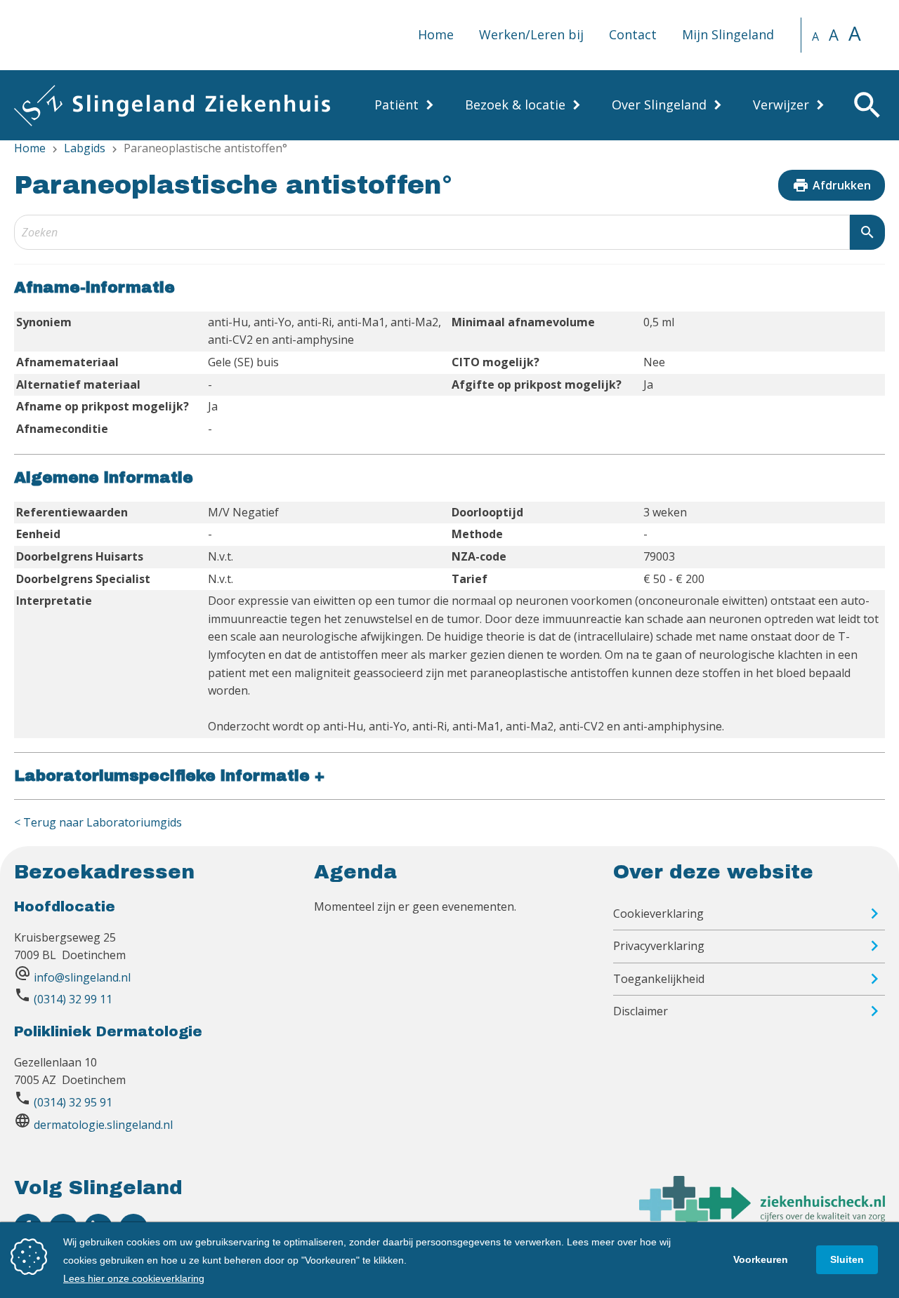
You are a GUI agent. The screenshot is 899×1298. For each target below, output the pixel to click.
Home (436, 34)
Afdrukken (831, 185)
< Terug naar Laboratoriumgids (98, 822)
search (867, 232)
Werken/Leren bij (531, 34)
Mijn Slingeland (728, 34)
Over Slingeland (659, 104)
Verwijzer (781, 104)
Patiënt (396, 104)
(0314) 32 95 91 (73, 1102)
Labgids (84, 148)
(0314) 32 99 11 (73, 999)
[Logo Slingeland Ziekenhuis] (172, 105)
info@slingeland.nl (82, 977)
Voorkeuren (760, 1259)
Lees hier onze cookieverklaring (133, 1278)
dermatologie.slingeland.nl (103, 1124)
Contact (633, 34)
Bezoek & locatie (515, 104)
